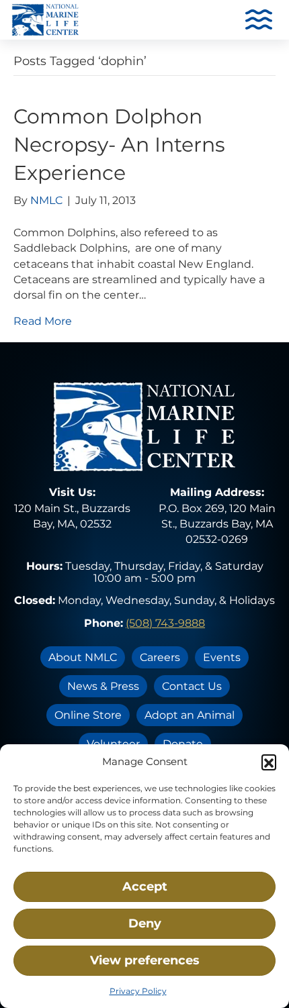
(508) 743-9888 (165, 623)
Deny (144, 923)
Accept (144, 886)
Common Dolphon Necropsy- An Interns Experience (119, 144)
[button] (269, 761)
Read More (42, 321)
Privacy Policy (138, 991)
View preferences (145, 960)
